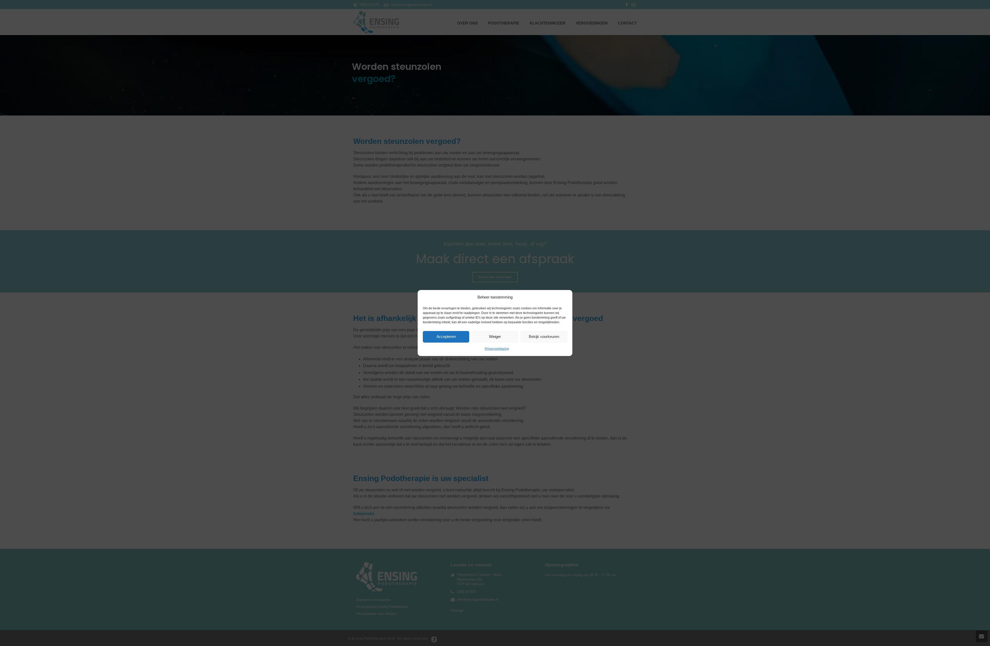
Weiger (495, 336)
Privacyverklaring (497, 349)
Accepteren (446, 336)
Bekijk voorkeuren (544, 336)
